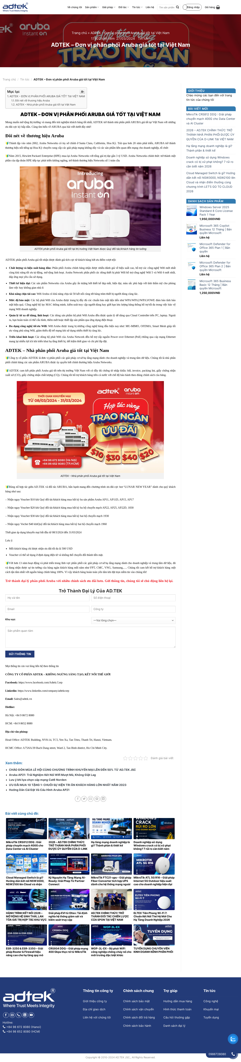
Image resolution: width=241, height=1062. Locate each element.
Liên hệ (150, 7)
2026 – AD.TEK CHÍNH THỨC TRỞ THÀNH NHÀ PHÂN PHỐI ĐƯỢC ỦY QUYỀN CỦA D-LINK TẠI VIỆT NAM (210, 134)
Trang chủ (79, 33)
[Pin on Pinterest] (97, 799)
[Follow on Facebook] (6, 1015)
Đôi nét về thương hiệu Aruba (32, 100)
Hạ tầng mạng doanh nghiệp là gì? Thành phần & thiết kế (209, 148)
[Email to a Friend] (91, 799)
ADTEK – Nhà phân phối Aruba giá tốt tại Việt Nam (46, 104)
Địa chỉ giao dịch (94, 1009)
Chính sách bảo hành (137, 1025)
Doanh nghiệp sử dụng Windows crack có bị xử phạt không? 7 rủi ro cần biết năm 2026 (209, 162)
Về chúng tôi (74, 7)
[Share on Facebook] (78, 799)
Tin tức (136, 7)
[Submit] (177, 7)
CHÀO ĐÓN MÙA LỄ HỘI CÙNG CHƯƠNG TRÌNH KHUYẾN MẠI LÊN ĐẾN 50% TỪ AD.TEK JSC (72, 769)
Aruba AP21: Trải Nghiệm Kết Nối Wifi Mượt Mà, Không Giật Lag (52, 775)
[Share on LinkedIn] (103, 799)
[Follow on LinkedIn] (25, 1015)
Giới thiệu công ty (95, 1001)
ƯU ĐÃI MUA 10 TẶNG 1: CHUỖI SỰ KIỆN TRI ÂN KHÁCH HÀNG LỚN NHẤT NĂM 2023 (67, 785)
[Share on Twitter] (84, 799)
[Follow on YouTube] (31, 1015)
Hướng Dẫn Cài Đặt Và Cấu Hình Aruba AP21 (39, 790)
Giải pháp (107, 7)
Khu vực (10, 619)
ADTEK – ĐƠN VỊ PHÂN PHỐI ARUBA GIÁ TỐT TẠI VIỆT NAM (47, 96)
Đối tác (123, 7)
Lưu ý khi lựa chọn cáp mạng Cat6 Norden (38, 780)
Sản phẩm (91, 7)
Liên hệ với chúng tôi (97, 1017)
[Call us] (19, 1015)
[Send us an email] (12, 1015)
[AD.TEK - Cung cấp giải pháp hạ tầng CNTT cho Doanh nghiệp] (15, 7)
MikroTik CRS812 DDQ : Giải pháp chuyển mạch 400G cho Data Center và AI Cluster (210, 119)
